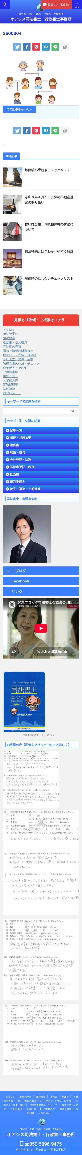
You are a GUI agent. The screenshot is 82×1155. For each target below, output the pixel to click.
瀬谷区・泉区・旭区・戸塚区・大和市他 (41, 1129)
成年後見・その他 (15, 368)
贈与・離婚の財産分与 (18, 351)
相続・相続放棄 (20, 437)
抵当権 (14, 474)
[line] (55, 47)
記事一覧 (16, 430)
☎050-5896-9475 (42, 1144)
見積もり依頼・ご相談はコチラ (39, 320)
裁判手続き (17, 481)
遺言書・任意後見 (15, 342)
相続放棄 (9, 338)
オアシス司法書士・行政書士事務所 (41, 19)
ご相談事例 (10, 372)
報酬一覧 (10, 376)
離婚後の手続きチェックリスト (47, 170)
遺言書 (14, 445)
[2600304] (46, 47)
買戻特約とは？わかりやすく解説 (49, 251)
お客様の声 (10, 380)
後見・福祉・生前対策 (25, 488)
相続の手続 (10, 334)
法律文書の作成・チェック (21, 363)
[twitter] (17, 47)
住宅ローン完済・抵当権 (19, 355)
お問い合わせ (12, 393)
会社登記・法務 (20, 459)
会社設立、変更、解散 (18, 359)
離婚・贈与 (17, 452)
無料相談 (9, 389)
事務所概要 (10, 384)
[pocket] (36, 47)
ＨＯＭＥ (9, 329)
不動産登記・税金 (22, 467)
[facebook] (27, 47)
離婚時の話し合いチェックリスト (49, 278)
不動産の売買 (12, 346)
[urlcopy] (65, 47)
